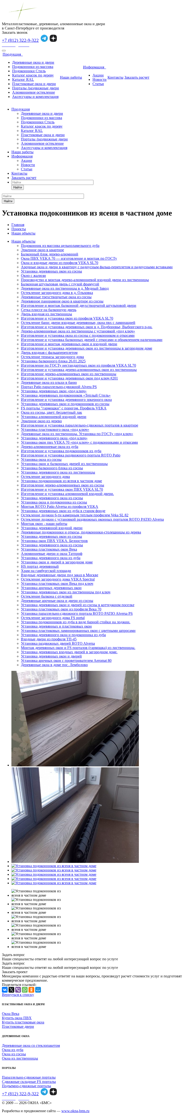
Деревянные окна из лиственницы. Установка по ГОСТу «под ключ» (77, 434)
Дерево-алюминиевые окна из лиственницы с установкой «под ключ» (78, 331)
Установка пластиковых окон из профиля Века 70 (61, 609)
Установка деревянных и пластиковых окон (56, 626)
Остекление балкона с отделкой (46, 596)
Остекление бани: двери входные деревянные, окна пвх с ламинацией (78, 323)
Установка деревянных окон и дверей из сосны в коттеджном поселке (77, 605)
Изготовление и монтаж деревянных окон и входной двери (69, 344)
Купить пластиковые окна (23, 1022)
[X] (11, 990)
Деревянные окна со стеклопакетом (31, 1045)
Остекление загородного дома (45, 477)
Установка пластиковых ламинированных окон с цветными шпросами (78, 631)
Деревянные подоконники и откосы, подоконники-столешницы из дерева (81, 532)
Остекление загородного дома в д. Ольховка (57, 293)
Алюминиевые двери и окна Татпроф (51, 554)
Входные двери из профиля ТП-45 (49, 639)
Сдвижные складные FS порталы (29, 1082)
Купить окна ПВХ (17, 1018)
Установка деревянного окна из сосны (52, 498)
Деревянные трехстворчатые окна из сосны (56, 297)
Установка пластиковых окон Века (49, 549)
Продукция (13, 54)
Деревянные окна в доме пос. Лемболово (54, 665)
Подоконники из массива (32, 67)
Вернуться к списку (18, 995)
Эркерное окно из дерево (41, 421)
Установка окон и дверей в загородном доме (57, 562)
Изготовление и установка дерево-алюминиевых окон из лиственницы (79, 370)
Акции (98, 75)
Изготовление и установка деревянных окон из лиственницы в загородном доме (86, 348)
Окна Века (10, 1014)
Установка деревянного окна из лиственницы (58, 472)
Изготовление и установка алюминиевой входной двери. (67, 494)
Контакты (115, 77)
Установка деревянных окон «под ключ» (54, 391)
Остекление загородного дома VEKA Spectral (58, 579)
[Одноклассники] (31, 990)
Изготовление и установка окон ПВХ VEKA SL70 (62, 489)
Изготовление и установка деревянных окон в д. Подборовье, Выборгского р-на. (86, 327)
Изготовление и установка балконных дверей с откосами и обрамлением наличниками (91, 340)
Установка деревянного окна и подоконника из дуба (63, 635)
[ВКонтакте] (5, 990)
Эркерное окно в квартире (42, 250)
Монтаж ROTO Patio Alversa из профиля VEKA (59, 507)
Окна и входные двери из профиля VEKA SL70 (59, 263)
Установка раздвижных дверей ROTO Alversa (58, 643)
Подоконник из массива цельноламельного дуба (60, 246)
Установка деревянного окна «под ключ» (54, 438)
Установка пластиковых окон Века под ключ (57, 584)
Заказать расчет (136, 77)
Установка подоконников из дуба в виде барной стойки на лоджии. (75, 622)
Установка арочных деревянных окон (51, 588)
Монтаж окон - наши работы (44, 524)
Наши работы (71, 77)
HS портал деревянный (40, 566)
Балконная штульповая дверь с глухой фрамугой (60, 284)
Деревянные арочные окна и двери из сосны (57, 601)
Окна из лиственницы (20, 1058)
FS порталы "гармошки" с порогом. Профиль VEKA (64, 408)
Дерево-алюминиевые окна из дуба (49, 447)
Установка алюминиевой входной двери (53, 417)
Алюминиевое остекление (33, 92)
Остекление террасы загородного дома (52, 357)
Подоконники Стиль (29, 71)
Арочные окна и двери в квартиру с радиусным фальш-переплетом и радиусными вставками (97, 267)
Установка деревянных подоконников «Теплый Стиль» (66, 395)
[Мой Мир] (38, 990)
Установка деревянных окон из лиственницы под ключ (65, 592)
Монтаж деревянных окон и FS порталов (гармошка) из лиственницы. (78, 648)
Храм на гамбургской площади (46, 571)
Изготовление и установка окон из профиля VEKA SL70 (67, 318)
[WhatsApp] (25, 990)
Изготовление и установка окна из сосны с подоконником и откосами (78, 335)
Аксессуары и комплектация (35, 97)
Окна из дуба (12, 1050)
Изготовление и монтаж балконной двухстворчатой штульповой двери (78, 305)
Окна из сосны (14, 1054)
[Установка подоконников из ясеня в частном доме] (75, 765)
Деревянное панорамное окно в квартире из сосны (62, 301)
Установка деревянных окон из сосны (51, 271)
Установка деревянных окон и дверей (51, 656)
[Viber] (18, 990)
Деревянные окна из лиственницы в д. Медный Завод (65, 288)
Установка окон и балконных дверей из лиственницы (64, 464)
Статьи (98, 84)
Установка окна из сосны (41, 459)
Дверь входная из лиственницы (46, 314)
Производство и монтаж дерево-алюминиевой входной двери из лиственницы (85, 280)
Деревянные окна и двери (33, 62)
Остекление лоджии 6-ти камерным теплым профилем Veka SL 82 (74, 515)
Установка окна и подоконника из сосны (54, 502)
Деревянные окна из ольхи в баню (49, 382)
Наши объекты (23, 241)
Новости (100, 79)
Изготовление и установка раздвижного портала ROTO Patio (70, 455)
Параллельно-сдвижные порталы (29, 1077)
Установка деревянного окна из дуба (50, 558)
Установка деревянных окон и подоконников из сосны (65, 404)
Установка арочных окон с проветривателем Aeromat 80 (66, 660)
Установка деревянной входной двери (52, 528)
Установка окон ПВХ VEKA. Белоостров (54, 541)
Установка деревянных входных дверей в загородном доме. (69, 652)
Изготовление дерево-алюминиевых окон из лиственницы (68, 374)
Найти (17, 187)
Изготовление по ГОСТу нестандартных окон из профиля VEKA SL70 (78, 365)
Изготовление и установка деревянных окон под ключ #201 (69, 378)
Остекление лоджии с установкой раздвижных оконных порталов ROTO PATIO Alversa (92, 519)
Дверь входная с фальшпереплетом (49, 353)
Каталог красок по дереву (33, 75)
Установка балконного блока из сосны (52, 468)
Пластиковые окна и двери (34, 84)
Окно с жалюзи (33, 276)
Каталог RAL (23, 79)
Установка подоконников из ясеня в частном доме (61, 481)
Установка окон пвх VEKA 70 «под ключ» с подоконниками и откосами (79, 442)
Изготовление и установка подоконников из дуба (61, 451)
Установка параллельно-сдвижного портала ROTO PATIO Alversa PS (77, 613)
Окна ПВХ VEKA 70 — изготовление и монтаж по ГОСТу (69, 258)
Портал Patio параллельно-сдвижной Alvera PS (59, 387)
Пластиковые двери (18, 1026)
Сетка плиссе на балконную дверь (48, 310)
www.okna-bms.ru (75, 1111)
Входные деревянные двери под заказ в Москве (59, 575)
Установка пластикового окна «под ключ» (55, 430)
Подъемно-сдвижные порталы (26, 1086)
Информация (94, 67)
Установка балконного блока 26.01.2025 (53, 361)
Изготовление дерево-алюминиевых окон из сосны (62, 485)
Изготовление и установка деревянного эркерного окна (66, 400)
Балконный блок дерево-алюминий (49, 254)
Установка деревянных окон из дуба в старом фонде (63, 511)
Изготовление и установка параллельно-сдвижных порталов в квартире (79, 425)
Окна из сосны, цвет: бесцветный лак (51, 412)
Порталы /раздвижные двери (35, 88)
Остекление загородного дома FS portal (53, 618)
